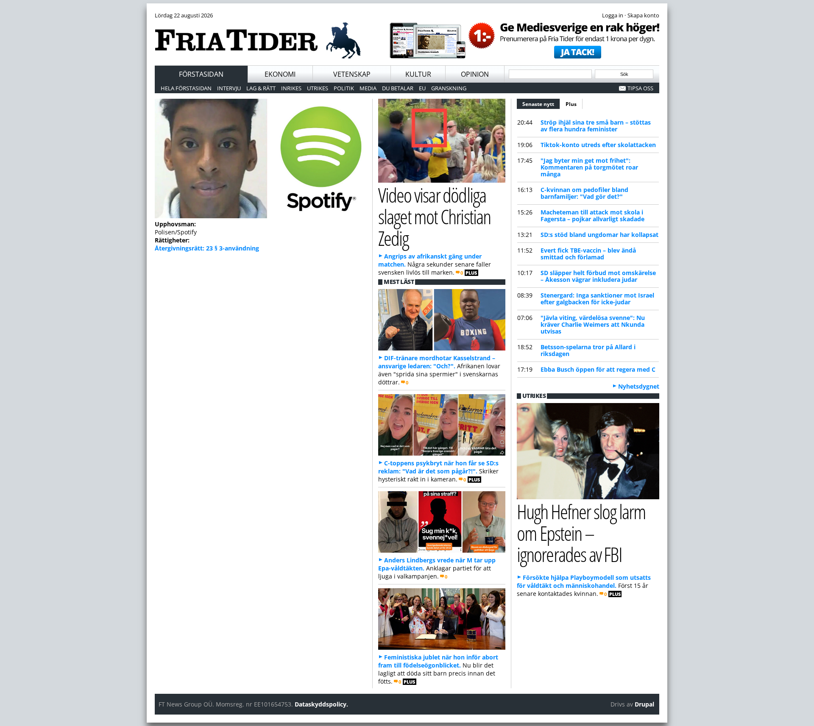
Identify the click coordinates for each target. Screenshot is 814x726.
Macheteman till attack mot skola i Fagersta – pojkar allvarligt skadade (592, 215)
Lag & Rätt (261, 88)
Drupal (644, 704)
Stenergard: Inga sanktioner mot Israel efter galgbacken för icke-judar (597, 298)
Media (368, 88)
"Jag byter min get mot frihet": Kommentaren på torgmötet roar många (589, 167)
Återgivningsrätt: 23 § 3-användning (207, 248)
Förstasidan (201, 74)
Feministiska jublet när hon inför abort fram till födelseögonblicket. (438, 661)
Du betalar (397, 88)
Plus (571, 104)
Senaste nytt (541, 104)
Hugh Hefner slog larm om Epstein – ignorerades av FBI (581, 533)
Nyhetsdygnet (638, 386)
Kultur (418, 74)
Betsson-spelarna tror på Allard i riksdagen (588, 350)
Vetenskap (352, 74)
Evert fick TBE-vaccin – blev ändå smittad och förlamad (588, 253)
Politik (344, 88)
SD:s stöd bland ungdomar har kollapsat (599, 235)
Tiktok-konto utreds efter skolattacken (598, 145)
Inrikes (291, 88)
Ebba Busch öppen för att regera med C (598, 369)
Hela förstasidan (186, 88)
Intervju (229, 88)
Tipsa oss (640, 88)
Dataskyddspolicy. (321, 704)
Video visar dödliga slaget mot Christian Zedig (434, 216)
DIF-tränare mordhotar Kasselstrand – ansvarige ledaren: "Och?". (436, 362)
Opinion (475, 74)
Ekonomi (280, 74)
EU (422, 88)
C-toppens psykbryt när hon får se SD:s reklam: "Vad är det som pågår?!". (438, 467)
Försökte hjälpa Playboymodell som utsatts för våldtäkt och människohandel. (584, 581)
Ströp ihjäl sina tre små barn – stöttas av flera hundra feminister (596, 125)
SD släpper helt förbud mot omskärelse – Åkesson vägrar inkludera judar (598, 276)
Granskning (448, 88)
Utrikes (317, 88)
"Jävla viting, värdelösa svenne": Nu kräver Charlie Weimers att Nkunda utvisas (593, 324)
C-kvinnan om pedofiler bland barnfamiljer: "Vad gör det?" (584, 193)
